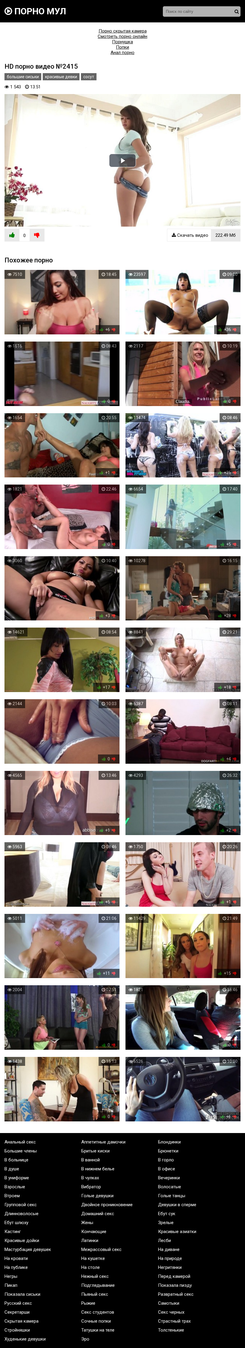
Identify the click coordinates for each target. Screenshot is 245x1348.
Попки (122, 47)
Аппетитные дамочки (103, 1142)
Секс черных (171, 1312)
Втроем (12, 1195)
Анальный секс (20, 1142)
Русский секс (18, 1303)
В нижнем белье (97, 1169)
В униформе (16, 1178)
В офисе (166, 1169)
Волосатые (169, 1186)
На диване (169, 1249)
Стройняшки (17, 1330)
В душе (11, 1169)
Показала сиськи (22, 1294)
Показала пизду (175, 1285)
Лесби (164, 1240)
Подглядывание (98, 1285)
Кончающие (93, 1231)
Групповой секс (20, 1204)
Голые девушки (97, 1195)
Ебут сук (166, 1213)
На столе (90, 1267)
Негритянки (170, 1267)
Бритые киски (95, 1151)
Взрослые (14, 1186)
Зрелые (166, 1222)
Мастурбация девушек (27, 1249)
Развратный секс (176, 1294)
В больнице (16, 1160)
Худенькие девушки (25, 1339)
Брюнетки (168, 1151)
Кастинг (12, 1231)
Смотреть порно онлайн (122, 36)
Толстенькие (171, 1330)
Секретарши (17, 1312)
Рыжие (88, 1303)
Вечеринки (169, 1178)
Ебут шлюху (16, 1222)
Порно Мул (39, 11)
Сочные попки (96, 1321)
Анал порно (122, 52)
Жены (87, 1222)
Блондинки (169, 1142)
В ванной (90, 1160)
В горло (166, 1160)
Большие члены (20, 1151)
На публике (16, 1267)
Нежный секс (95, 1276)
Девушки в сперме (177, 1204)
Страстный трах (174, 1321)
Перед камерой (174, 1276)
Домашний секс (97, 1213)
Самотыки (168, 1303)
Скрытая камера (21, 1321)
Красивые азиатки (177, 1231)
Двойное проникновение (107, 1204)
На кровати (16, 1258)
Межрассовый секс (101, 1249)
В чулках (90, 1178)
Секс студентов (97, 1312)
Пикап (10, 1285)
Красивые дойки (21, 1240)
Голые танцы (171, 1195)
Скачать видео (206, 235)
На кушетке (93, 1258)
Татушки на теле (97, 1330)
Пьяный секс (94, 1294)
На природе (170, 1258)
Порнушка (122, 41)
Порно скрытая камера (123, 31)
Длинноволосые (21, 1213)
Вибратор (91, 1186)
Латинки (89, 1240)
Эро (85, 1339)
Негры (10, 1276)
